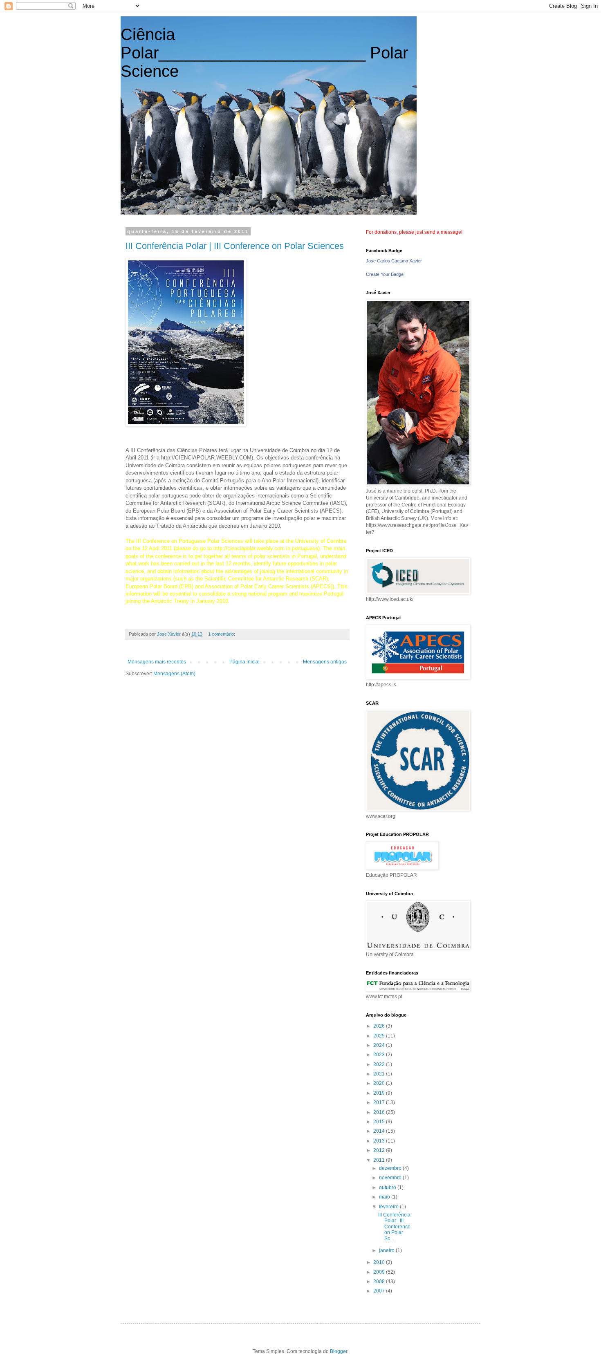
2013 (379, 1141)
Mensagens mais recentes (157, 662)
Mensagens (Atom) (174, 674)
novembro (391, 1178)
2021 (379, 1074)
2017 (379, 1102)
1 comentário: (222, 634)
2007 (379, 1291)
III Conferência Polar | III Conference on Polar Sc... (394, 1226)
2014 (379, 1131)
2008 (379, 1281)
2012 (379, 1150)
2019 (379, 1093)
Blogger (338, 1351)
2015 (379, 1122)
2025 (379, 1036)
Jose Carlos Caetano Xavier (394, 260)
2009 (379, 1272)
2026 (379, 1026)
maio (385, 1197)
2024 (379, 1045)
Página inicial (244, 662)
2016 (379, 1112)
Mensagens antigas (325, 662)
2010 (379, 1262)
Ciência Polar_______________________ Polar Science (264, 52)
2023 (379, 1054)
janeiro (387, 1250)
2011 (379, 1160)
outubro (388, 1187)
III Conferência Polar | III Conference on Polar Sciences (235, 246)
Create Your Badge (385, 274)
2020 (379, 1083)
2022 (379, 1064)
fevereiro (389, 1207)
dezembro (391, 1168)
